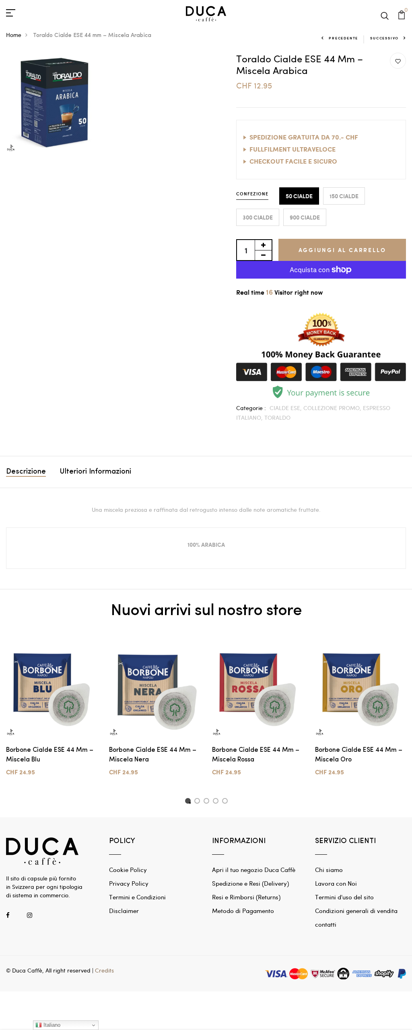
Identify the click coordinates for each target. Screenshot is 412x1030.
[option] (51, 714)
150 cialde (344, 196)
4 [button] (217, 802)
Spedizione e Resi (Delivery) (250, 883)
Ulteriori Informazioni (95, 472)
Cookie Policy (128, 870)
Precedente (343, 38)
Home (13, 35)
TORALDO (277, 417)
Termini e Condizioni (137, 897)
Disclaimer (124, 911)
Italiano (51, 1025)
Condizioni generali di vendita (356, 911)
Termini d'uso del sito (344, 897)
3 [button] (207, 802)
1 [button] (189, 802)
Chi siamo (329, 870)
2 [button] (198, 802)
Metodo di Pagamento (243, 911)
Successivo (384, 38)
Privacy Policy (128, 883)
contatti (325, 924)
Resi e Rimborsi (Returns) (246, 897)
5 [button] (226, 802)
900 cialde (305, 217)
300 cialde (258, 217)
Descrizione (26, 472)
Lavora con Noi (336, 883)
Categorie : (251, 408)
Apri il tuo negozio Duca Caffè (253, 870)
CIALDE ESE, (286, 408)
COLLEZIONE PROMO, (333, 408)
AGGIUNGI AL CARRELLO (342, 250)
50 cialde (299, 196)
